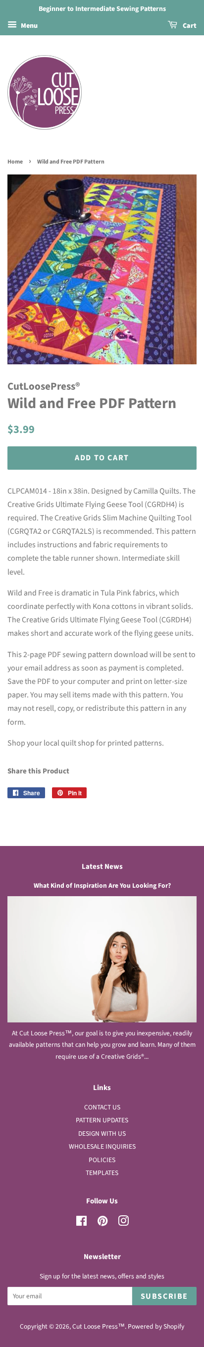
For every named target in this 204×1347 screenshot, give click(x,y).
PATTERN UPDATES (102, 1120)
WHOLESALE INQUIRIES (102, 1146)
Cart (189, 26)
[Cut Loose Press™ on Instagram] (123, 1223)
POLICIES (102, 1160)
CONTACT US (102, 1107)
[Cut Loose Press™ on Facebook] (81, 1223)
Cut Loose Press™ (98, 1326)
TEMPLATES (102, 1173)
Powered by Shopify (156, 1326)
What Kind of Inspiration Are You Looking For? (102, 885)
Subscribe (164, 1296)
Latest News (102, 866)
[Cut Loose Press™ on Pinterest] (102, 1223)
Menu (28, 26)
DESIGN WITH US (102, 1133)
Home (15, 162)
